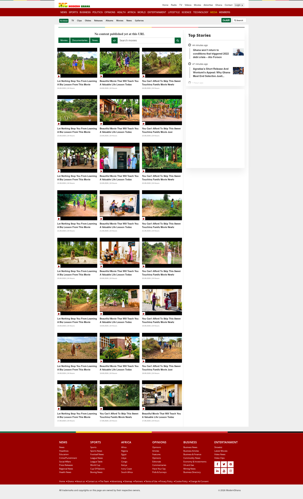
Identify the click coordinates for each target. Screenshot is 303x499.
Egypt (124, 454)
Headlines (63, 450)
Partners (138, 481)
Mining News (189, 468)
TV (180, 4)
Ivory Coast (126, 468)
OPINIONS (109, 12)
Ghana (218, 4)
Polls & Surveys (159, 472)
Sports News (96, 450)
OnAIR (226, 20)
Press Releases (66, 465)
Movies (197, 4)
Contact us (92, 481)
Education (64, 454)
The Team (104, 481)
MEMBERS (224, 12)
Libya (123, 458)
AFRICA (132, 12)
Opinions (156, 447)
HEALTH (121, 12)
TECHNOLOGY (200, 12)
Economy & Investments (194, 461)
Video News (219, 454)
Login (238, 4)
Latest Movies (220, 450)
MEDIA (213, 12)
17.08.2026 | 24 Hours (66, 421)
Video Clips (219, 458)
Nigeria (124, 450)
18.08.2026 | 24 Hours (66, 373)
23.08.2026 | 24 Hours (66, 136)
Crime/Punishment (68, 458)
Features (156, 454)
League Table (96, 461)
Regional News (66, 468)
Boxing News (96, 472)
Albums (109, 20)
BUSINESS (85, 12)
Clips (79, 20)
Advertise (208, 4)
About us (80, 481)
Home (165, 4)
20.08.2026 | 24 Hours (66, 278)
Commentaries (159, 465)
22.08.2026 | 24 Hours (66, 183)
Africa (123, 447)
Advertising (116, 481)
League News (96, 458)
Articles (155, 450)
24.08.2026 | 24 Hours (66, 88)
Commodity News (191, 458)
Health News (65, 472)
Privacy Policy (166, 481)
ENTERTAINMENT (157, 12)
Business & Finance (192, 454)
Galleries (139, 20)
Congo (124, 461)
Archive (64, 20)
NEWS (63, 12)
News (129, 20)
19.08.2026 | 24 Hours (66, 326)
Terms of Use (151, 481)
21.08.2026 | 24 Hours (66, 231)
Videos (188, 4)
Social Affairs (65, 461)
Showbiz (218, 447)
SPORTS (73, 12)
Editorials (156, 461)
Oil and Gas (188, 465)
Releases (98, 20)
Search (239, 20)
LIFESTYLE (174, 12)
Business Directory (192, 472)
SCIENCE (186, 12)
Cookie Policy (181, 481)
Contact (228, 4)
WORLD (141, 12)
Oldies (88, 20)
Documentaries (79, 40)
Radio (174, 4)
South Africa (127, 472)
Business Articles (191, 450)
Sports (93, 447)
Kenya (124, 465)
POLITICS (97, 12)
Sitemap (128, 481)
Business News (190, 447)
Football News (97, 454)
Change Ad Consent (199, 481)
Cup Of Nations (97, 468)
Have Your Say (159, 468)
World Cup (95, 465)
